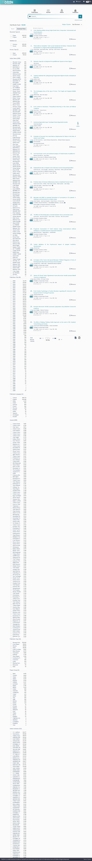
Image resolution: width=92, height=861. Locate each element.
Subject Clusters (66, 24)
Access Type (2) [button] (14, 49)
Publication (35, 12)
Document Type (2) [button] (15, 32)
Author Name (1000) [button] (15, 58)
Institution (75, 12)
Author (62, 12)
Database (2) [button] (13, 40)
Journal (48, 12)
